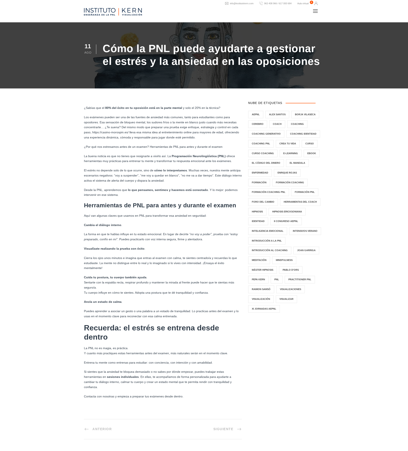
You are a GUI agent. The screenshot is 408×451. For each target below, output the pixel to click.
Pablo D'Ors (291, 270)
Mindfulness (284, 260)
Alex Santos (277, 114)
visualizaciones (290, 289)
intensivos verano (305, 231)
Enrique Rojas (287, 172)
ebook (311, 153)
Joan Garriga (306, 250)
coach (277, 124)
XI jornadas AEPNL (264, 308)
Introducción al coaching (270, 250)
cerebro (258, 124)
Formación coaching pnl (268, 192)
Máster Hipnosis (262, 270)
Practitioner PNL (299, 279)
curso (309, 143)
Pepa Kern (258, 279)
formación (259, 182)
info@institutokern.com (242, 3)
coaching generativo (266, 133)
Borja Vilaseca (305, 114)
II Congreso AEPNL (286, 221)
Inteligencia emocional (267, 231)
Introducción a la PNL (267, 240)
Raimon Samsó (261, 289)
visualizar (286, 299)
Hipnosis (257, 211)
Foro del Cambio (263, 202)
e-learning (290, 153)
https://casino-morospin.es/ (110, 132)
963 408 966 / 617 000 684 (278, 3)
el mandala (297, 163)
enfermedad (260, 172)
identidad (258, 221)
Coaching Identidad (303, 133)
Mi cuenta (316, 3)
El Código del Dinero (266, 163)
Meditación (259, 260)
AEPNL (256, 114)
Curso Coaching (263, 153)
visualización (261, 299)
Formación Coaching (290, 182)
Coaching (297, 124)
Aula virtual (303, 3)
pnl (276, 279)
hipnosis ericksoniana (287, 211)
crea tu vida (287, 143)
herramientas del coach (300, 202)
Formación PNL (305, 192)
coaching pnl (261, 143)
